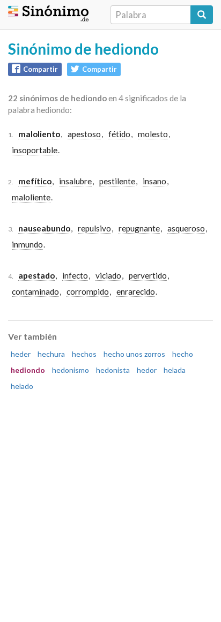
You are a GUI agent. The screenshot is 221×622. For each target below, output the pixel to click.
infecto (75, 275)
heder (21, 353)
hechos (84, 353)
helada (175, 369)
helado (22, 386)
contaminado (35, 291)
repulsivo (94, 228)
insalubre (75, 181)
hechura (51, 353)
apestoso (84, 134)
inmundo (27, 244)
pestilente (117, 181)
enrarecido (135, 291)
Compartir (40, 69)
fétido (119, 134)
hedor (147, 369)
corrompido (88, 291)
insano (154, 181)
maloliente (31, 197)
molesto (153, 134)
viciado (108, 275)
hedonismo (70, 369)
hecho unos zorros (134, 353)
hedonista (113, 369)
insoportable (34, 150)
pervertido (148, 275)
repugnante (139, 228)
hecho (182, 353)
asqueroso (186, 228)
